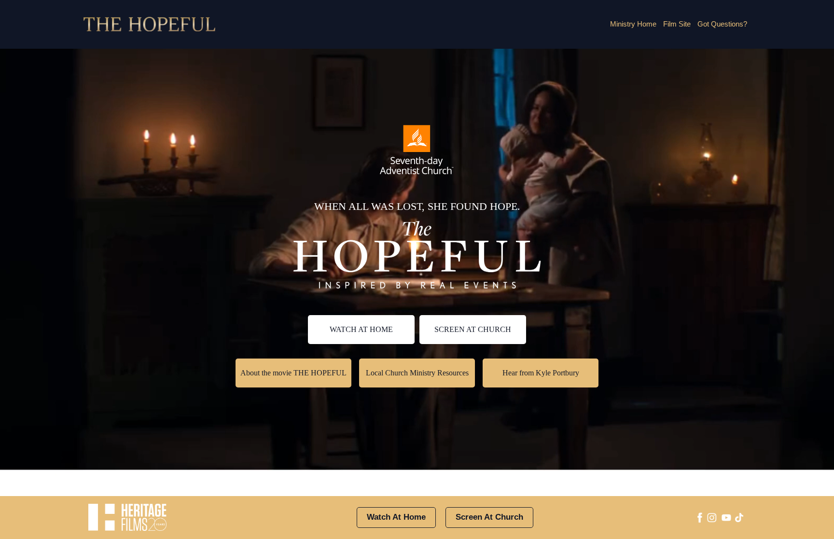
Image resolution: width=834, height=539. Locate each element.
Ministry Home (633, 24)
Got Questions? (722, 24)
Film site (677, 24)
